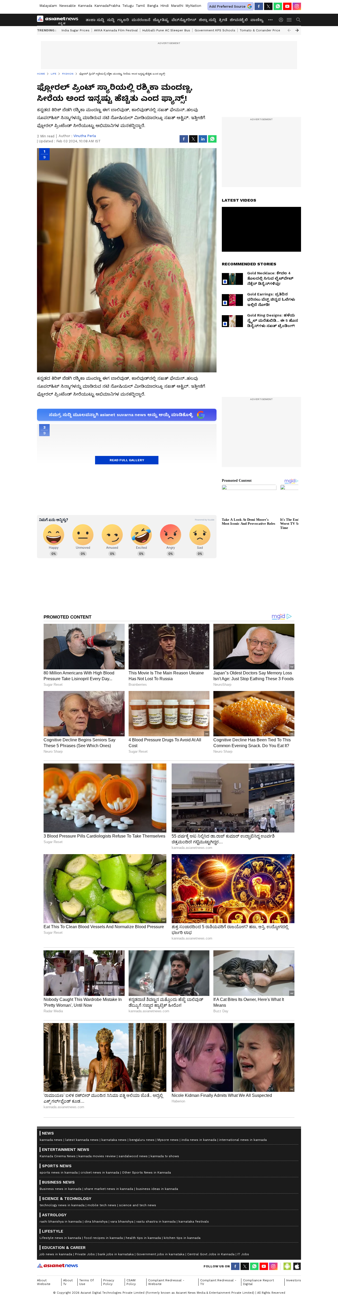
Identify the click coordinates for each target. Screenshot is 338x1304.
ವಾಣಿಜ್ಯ (257, 20)
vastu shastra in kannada (156, 1221)
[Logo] (59, 20)
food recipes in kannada (103, 1238)
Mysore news (168, 1140)
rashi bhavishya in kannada (61, 1221)
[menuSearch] (298, 20)
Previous (289, 30)
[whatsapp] (278, 6)
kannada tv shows (165, 1156)
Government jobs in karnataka (160, 1254)
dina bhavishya (95, 1221)
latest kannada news (81, 1140)
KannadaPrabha (107, 6)
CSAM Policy (131, 1282)
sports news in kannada (59, 1172)
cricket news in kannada (100, 1172)
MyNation (193, 6)
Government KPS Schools (215, 30)
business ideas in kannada (157, 1189)
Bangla (152, 6)
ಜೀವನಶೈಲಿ (239, 20)
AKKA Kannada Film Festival (116, 30)
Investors (293, 1280)
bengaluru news (141, 1140)
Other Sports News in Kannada (146, 1172)
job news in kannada (56, 1254)
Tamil (140, 6)
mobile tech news (101, 1205)
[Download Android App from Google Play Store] (287, 1266)
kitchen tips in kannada (182, 1238)
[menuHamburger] (289, 19)
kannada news (51, 1140)
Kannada (85, 6)
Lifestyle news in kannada (60, 1238)
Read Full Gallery (127, 460)
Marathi (177, 6)
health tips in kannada (143, 1238)
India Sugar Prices (76, 30)
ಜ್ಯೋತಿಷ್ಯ (161, 20)
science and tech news (137, 1205)
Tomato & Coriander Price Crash (265, 30)
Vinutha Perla (84, 136)
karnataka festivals (194, 1221)
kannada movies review (97, 1156)
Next (297, 30)
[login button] (282, 19)
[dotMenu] (270, 20)
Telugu (128, 6)
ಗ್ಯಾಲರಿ (123, 20)
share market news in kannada (108, 1189)
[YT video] (287, 6)
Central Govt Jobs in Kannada (210, 1254)
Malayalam (48, 6)
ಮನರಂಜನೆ (141, 20)
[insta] (297, 6)
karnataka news (113, 1140)
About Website (43, 1282)
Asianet (57, 1265)
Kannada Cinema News (58, 1156)
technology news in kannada (62, 1205)
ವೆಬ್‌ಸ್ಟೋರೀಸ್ (183, 20)
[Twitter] (268, 6)
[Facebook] (259, 6)
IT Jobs (243, 1254)
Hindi (164, 6)
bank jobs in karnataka (116, 1254)
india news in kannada (198, 1140)
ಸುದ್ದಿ (111, 20)
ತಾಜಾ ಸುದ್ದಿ (95, 20)
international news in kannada (243, 1140)
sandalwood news (133, 1156)
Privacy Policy (108, 1282)
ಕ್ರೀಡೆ (223, 20)
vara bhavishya (121, 1221)
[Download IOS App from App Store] (297, 1266)
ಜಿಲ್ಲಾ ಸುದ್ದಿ (207, 20)
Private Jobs (85, 1254)
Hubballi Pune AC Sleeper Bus (166, 30)
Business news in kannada (60, 1189)
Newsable (67, 6)
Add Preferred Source (227, 6)
